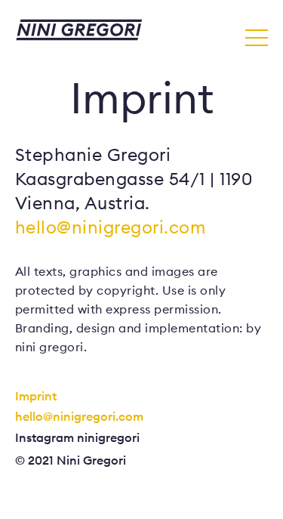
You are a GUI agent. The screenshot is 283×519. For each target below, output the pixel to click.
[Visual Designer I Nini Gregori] (79, 30)
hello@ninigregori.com (110, 227)
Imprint (36, 395)
